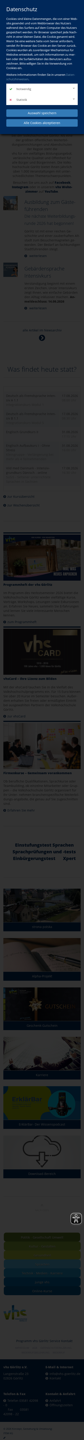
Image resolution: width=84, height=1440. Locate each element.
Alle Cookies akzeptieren (42, 123)
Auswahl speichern (42, 113)
